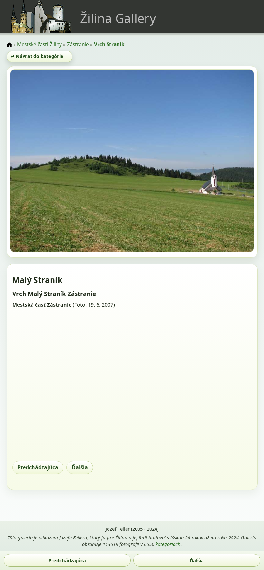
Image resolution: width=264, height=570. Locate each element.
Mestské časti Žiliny (39, 44)
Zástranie (78, 44)
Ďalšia (80, 467)
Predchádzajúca (37, 467)
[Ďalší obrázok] (217, 161)
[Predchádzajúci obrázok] (46, 161)
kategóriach (168, 544)
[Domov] (9, 45)
